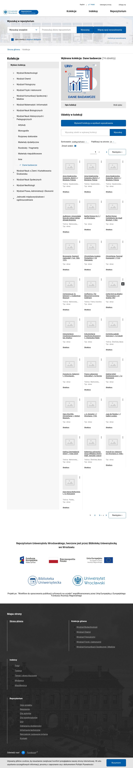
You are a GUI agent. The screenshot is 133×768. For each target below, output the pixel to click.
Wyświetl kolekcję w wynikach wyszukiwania (93, 123)
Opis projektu (26, 705)
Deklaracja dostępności (30, 726)
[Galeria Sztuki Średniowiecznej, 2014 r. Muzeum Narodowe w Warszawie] (113, 364)
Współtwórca (21, 685)
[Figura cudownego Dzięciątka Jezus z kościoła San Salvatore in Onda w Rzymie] (91, 364)
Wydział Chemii (84, 632)
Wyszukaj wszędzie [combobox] (18, 30)
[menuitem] (27, 73)
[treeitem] (33, 73)
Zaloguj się (122, 5)
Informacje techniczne (30, 730)
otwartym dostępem (33, 39)
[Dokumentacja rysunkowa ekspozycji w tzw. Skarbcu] (70, 324)
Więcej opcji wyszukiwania (110, 30)
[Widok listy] (75, 146)
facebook (31, 753)
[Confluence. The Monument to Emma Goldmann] (91, 284)
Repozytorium (118, 11)
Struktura (66, 192)
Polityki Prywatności (84, 764)
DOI (21, 722)
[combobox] (58, 30)
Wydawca (19, 680)
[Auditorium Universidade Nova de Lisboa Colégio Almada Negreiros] (70, 206)
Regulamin (25, 709)
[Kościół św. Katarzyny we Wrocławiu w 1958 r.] (113, 442)
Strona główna (13, 49)
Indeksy (93, 11)
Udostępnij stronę (105, 5)
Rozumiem (116, 763)
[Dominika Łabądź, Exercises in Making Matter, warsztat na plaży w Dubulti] (113, 324)
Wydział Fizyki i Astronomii (89, 642)
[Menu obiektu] (79, 161)
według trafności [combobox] (78, 142)
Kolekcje (72, 11)
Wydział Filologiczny (86, 637)
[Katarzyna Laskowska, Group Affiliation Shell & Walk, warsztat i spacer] (91, 442)
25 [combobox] (111, 142)
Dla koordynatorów (28, 717)
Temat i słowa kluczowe (26, 675)
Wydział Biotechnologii (87, 627)
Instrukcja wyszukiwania (117, 38)
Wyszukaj (85, 30)
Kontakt (23, 738)
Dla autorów (25, 713)
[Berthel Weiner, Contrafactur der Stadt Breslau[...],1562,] (113, 206)
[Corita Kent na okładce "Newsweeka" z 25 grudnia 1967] (113, 284)
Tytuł (17, 665)
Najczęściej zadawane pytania (34, 734)
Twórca (18, 670)
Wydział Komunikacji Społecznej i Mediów (96, 647)
